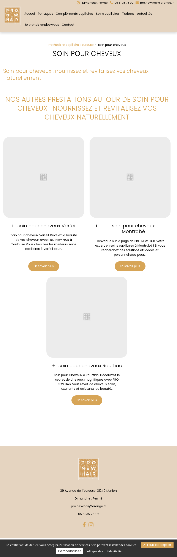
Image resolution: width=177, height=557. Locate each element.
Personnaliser (69, 551)
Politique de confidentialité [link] (103, 551)
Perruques (45, 13)
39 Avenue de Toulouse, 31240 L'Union (88, 490)
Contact (68, 24)
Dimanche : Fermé (95, 3)
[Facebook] (84, 525)
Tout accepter (158, 544)
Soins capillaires (108, 13)
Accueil (29, 13)
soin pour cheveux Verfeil (46, 226)
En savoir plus (44, 266)
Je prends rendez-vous (41, 24)
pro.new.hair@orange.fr (156, 3)
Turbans (128, 13)
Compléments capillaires (74, 13)
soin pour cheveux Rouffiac (90, 366)
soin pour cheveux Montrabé (133, 229)
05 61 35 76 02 (88, 514)
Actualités (144, 13)
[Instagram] (91, 525)
